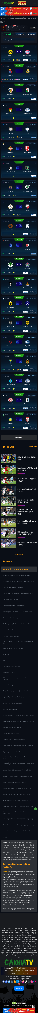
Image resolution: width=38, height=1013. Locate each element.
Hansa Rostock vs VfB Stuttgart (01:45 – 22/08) (27, 469)
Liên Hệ (32, 968)
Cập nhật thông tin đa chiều (11, 599)
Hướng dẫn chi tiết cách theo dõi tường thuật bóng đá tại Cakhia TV (18, 764)
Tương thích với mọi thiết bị (11, 636)
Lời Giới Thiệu (7, 561)
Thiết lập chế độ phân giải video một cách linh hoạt (18, 745)
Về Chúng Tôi (8, 968)
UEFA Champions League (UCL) (12, 666)
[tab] (3, 28)
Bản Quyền (8, 971)
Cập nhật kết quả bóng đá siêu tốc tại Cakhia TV (16, 697)
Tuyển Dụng (15, 973)
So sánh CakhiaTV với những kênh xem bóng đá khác (18, 715)
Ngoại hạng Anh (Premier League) (13, 648)
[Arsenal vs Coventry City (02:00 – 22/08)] (8, 479)
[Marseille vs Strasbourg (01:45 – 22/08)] (8, 490)
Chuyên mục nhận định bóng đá (12, 703)
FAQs (25, 973)
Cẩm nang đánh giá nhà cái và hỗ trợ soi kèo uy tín (17, 611)
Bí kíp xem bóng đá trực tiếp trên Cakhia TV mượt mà (18, 721)
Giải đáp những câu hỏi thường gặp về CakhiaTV (17, 800)
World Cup (6, 654)
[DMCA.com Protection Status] (19, 1003)
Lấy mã (19, 988)
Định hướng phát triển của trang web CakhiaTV (16, 575)
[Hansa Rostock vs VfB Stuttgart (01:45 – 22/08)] (8, 469)
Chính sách (21, 968)
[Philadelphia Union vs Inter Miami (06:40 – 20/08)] (8, 533)
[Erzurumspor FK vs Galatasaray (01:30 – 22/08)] (8, 522)
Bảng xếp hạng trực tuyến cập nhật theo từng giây (17, 691)
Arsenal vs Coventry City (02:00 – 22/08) (26, 479)
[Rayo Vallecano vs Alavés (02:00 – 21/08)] (8, 543)
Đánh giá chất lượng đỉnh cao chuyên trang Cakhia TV (18, 581)
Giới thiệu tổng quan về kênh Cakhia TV (15, 569)
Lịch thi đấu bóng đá (9, 685)
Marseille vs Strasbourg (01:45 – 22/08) (26, 490)
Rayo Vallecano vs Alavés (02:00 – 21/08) (27, 543)
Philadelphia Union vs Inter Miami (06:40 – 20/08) (25, 533)
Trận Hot (20, 34)
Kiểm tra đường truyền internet (12, 727)
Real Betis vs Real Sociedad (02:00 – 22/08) (25, 501)
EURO (5, 660)
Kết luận (5, 837)
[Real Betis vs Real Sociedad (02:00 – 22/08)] (8, 501)
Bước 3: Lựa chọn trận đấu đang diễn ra (14, 782)
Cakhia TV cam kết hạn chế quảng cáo (14, 605)
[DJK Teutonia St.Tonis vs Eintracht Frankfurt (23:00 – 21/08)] (8, 511)
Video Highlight (8, 447)
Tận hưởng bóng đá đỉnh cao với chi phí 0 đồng (16, 624)
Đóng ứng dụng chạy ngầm (11, 733)
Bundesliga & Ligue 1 (9, 672)
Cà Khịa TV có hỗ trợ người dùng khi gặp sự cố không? (18, 825)
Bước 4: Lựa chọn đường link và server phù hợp (17, 788)
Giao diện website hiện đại (10, 618)
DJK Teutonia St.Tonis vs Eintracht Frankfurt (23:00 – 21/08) (26, 511)
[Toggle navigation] (35, 3)
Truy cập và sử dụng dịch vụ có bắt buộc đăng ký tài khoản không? (18, 812)
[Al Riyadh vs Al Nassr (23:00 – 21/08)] (8, 458)
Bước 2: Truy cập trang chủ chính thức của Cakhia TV (18, 776)
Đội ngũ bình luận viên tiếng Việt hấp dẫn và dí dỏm (18, 593)
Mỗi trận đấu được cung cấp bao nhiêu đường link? (18, 806)
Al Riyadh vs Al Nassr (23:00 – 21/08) (26, 458)
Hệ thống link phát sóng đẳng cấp (13, 587)
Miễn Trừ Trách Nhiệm (25, 971)
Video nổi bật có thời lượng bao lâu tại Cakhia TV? (17, 831)
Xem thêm (18, 437)
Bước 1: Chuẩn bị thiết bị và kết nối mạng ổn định (17, 770)
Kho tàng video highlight (10, 709)
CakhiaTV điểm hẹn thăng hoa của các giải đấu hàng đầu (18, 642)
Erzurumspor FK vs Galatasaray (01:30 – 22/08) (26, 522)
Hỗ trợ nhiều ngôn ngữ (9, 630)
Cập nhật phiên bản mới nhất (11, 752)
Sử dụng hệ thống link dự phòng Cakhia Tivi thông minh (17, 758)
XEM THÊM (32, 447)
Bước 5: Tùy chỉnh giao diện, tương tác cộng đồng (17, 794)
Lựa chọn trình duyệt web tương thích (14, 739)
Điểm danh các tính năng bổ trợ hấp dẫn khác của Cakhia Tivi (17, 678)
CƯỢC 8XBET (22, 3)
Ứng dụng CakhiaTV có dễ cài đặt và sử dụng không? (18, 819)
